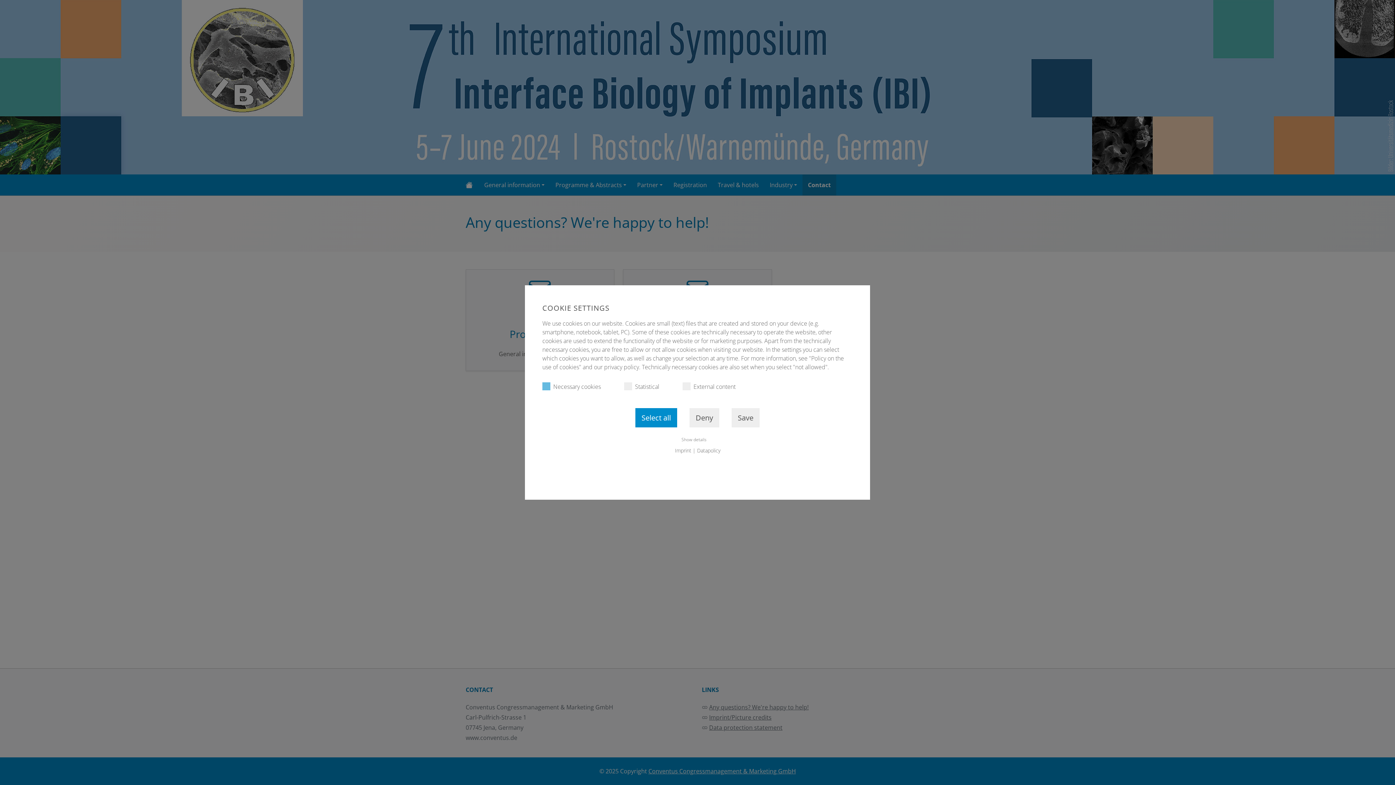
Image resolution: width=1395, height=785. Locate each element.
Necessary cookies (577, 387)
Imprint (683, 450)
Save (745, 418)
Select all (656, 418)
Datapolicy (708, 450)
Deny (704, 418)
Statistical (647, 387)
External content (715, 387)
